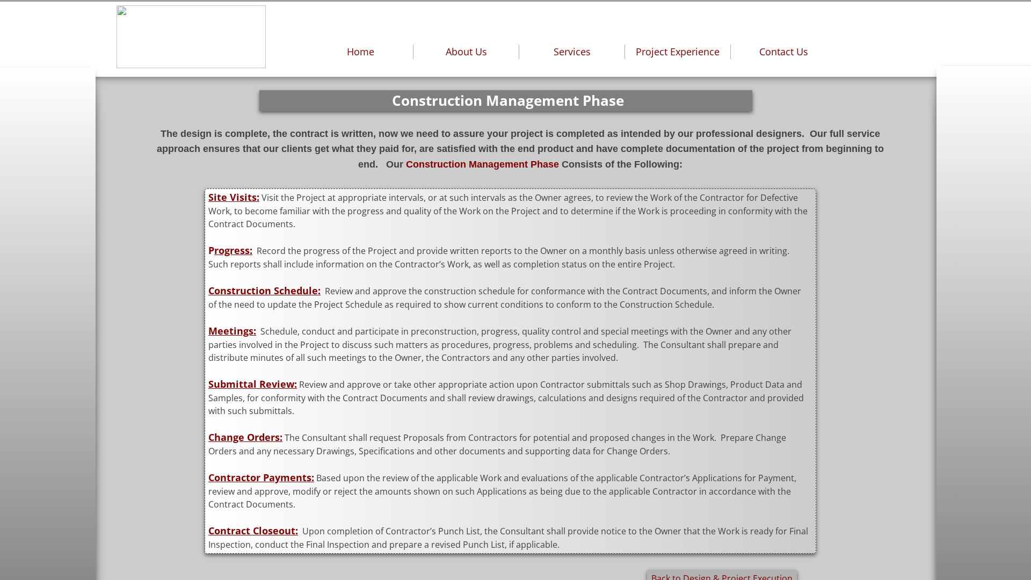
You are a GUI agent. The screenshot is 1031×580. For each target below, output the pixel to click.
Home (360, 51)
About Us (466, 51)
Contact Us (783, 51)
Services (572, 51)
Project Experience (678, 51)
